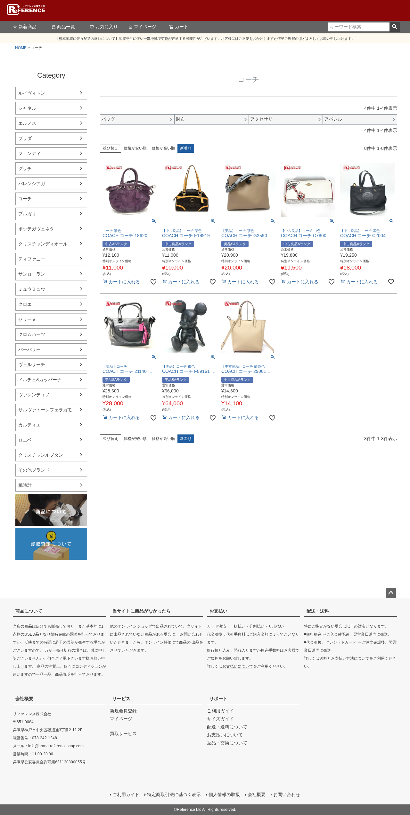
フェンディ (29, 153)
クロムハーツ (31, 334)
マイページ (145, 26)
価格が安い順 (135, 148)
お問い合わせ (286, 794)
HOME (21, 48)
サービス (121, 698)
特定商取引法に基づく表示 (174, 794)
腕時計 (25, 485)
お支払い (218, 610)
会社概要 (24, 698)
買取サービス (123, 733)
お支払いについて (237, 666)
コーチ (25, 198)
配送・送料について (227, 726)
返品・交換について (227, 742)
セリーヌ (27, 319)
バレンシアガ (31, 183)
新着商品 (28, 26)
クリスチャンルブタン (40, 455)
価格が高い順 (163, 148)
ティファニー (31, 259)
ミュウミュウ (31, 289)
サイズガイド (220, 718)
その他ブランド (34, 470)
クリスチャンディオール (43, 243)
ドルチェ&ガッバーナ (40, 379)
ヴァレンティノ (34, 394)
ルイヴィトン (31, 93)
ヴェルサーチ (31, 364)
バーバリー (29, 349)
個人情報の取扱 (224, 794)
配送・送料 (318, 610)
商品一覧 (66, 26)
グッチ (25, 168)
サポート (218, 698)
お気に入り (106, 26)
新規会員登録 (123, 710)
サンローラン (31, 274)
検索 (394, 26)
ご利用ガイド (220, 710)
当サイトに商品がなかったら (141, 610)
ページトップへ (391, 593)
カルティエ (29, 424)
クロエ (25, 304)
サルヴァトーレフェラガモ (45, 409)
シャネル (27, 108)
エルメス (27, 123)
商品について (28, 610)
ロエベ (25, 439)
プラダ (25, 138)
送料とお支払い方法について (344, 658)
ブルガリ (27, 213)
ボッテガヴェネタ (36, 228)
